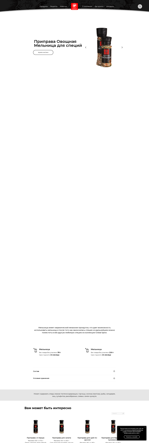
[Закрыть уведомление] (145, 427)
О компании (87, 6)
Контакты (110, 6)
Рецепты (53, 6)
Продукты (44, 6)
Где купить (99, 6)
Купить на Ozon (43, 52)
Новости (63, 6)
